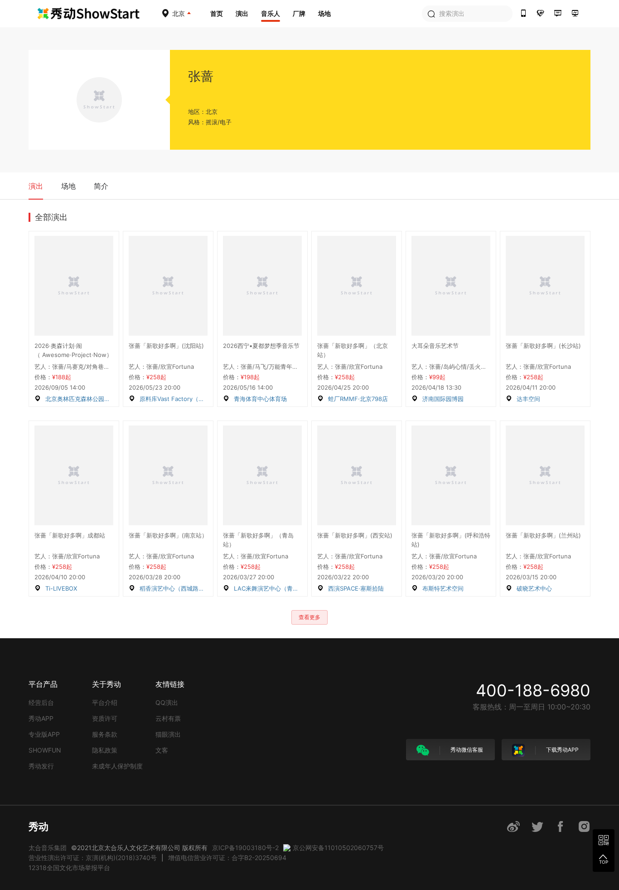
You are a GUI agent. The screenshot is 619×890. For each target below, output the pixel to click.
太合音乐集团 (48, 847)
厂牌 (299, 13)
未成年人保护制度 (117, 766)
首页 (216, 13)
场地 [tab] (68, 186)
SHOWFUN (45, 750)
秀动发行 (41, 766)
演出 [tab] (36, 186)
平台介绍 (104, 702)
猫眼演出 (168, 734)
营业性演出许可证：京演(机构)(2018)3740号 (93, 857)
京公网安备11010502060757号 (338, 847)
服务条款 (104, 734)
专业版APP (44, 734)
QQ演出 (166, 702)
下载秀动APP (562, 749)
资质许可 (104, 718)
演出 (242, 13)
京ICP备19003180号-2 (245, 847)
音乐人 (270, 13)
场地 (324, 13)
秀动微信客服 (466, 749)
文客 (161, 750)
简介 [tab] (101, 186)
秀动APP (41, 718)
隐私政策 (104, 750)
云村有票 (168, 718)
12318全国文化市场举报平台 (69, 867)
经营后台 (41, 702)
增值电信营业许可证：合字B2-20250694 (227, 857)
